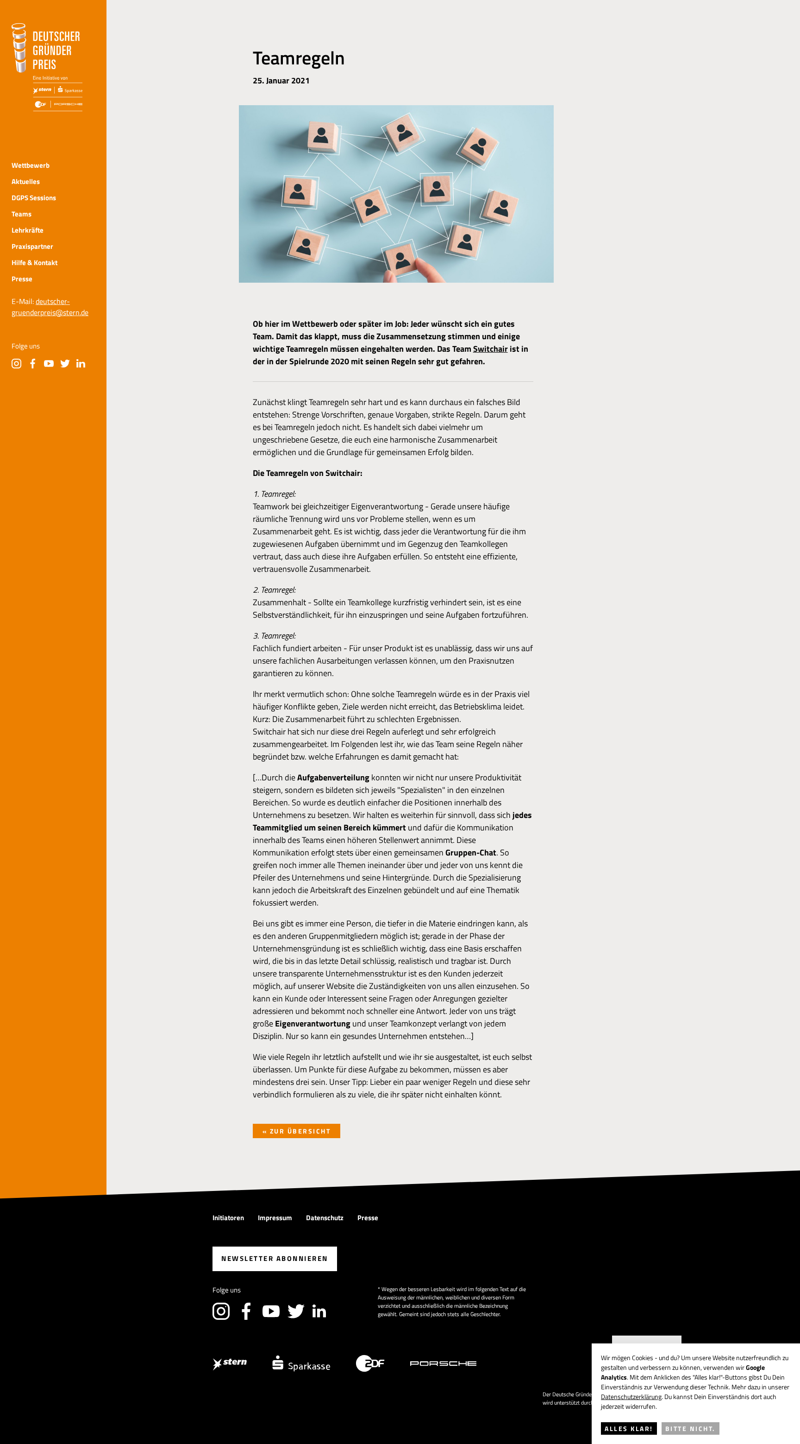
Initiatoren (228, 1217)
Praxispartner (32, 246)
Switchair (490, 348)
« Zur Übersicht (296, 1131)
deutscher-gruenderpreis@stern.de (50, 307)
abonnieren (274, 1258)
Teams (21, 214)
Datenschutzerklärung (631, 1396)
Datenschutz (325, 1217)
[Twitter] (65, 363)
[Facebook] (33, 363)
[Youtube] (49, 363)
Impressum (275, 1217)
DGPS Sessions (34, 197)
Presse (22, 278)
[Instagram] (16, 363)
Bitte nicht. (690, 1428)
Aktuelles (26, 181)
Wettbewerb (31, 165)
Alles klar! (629, 1428)
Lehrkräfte (28, 230)
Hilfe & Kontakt (34, 262)
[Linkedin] (81, 363)
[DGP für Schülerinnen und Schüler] (47, 67)
